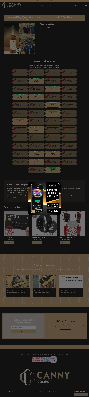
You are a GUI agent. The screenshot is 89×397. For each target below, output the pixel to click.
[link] (53, 205)
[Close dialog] (59, 184)
